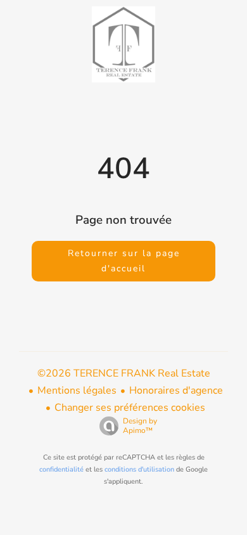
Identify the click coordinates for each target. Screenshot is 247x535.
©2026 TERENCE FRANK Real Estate (123, 373)
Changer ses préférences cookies (129, 408)
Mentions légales (77, 390)
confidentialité (61, 469)
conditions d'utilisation (139, 469)
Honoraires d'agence (176, 390)
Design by (140, 425)
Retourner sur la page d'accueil (124, 260)
